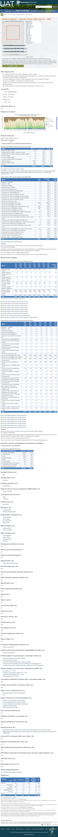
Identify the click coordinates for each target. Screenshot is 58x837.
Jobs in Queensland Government (37, 829)
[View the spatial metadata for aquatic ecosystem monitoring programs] (30, 698)
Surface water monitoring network (10, 707)
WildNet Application (23, 807)
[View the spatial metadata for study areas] (9, 594)
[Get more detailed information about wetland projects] (13, 727)
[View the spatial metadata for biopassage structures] (18, 764)
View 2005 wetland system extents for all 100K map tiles (15, 311)
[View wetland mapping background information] (12, 135)
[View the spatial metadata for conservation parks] (16, 605)
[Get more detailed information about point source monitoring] (18, 710)
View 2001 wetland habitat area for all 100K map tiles (14, 427)
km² (11, 141)
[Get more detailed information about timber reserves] (12, 622)
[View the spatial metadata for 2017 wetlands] (1, 305)
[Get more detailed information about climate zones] (11, 502)
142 (15, 783)
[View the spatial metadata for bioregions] (10, 507)
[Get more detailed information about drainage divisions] (14, 472)
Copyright (3, 829)
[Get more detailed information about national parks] (11, 583)
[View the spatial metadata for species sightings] (8, 775)
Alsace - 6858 (28, 34)
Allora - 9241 (28, 32)
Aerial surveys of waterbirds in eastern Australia (14, 700)
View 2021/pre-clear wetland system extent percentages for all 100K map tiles (20, 317)
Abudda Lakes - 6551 (29, 26)
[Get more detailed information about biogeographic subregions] (19, 515)
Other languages (48, 829)
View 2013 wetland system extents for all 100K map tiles (15, 307)
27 (22, 793)
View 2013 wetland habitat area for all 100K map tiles (14, 421)
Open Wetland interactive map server (14, 45)
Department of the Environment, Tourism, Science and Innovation (31, 11)
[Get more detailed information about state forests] (10, 611)
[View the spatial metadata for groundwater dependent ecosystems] (26, 54)
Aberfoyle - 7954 (28, 24)
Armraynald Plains (7, 517)
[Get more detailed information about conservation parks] (15, 605)
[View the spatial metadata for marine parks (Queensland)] (21, 589)
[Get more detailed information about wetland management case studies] (25, 722)
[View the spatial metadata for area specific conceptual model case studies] (33, 736)
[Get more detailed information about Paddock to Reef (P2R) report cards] (25, 741)
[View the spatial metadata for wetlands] (26, 51)
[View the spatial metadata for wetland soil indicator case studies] (27, 716)
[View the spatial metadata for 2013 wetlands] (1, 307)
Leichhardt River (6, 485)
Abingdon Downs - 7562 (30, 25)
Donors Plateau (6, 519)
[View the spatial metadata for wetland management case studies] (26, 722)
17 (28, 786)
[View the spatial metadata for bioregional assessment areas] (23, 544)
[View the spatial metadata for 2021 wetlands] (1, 301)
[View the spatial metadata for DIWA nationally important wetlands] (27, 577)
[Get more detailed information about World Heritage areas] (16, 566)
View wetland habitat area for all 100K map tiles (11, 241)
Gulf (4, 474)
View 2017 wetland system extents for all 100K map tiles (15, 305)
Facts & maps (12, 14)
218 (15, 793)
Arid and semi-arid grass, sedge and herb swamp (14, 658)
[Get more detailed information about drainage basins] (12, 477)
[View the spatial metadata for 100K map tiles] (26, 48)
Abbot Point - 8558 (29, 23)
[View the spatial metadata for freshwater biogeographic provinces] (28, 644)
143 (38, 783)
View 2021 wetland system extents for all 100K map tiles (15, 301)
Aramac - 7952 (28, 39)
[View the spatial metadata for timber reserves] (14, 622)
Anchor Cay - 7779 (29, 37)
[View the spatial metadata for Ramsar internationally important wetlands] (32, 572)
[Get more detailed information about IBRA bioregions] (12, 526)
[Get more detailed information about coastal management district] (21, 633)
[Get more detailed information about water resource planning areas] (22, 690)
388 (38, 795)
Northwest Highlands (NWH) (9, 511)
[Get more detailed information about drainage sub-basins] (15, 483)
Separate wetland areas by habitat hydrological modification (16, 143)
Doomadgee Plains (7, 520)
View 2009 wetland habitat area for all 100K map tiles (14, 423)
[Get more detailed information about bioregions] (9, 507)
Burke (4, 496)
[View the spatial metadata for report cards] (10, 600)
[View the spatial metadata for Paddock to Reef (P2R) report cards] (27, 741)
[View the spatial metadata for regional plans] (13, 561)
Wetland (30, 807)
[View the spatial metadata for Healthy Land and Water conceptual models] (32, 685)
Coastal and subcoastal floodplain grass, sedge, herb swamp (17, 661)
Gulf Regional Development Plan (10, 563)
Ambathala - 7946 (29, 35)
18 (28, 783)
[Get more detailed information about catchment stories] (14, 106)
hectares (12, 140)
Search (55, 6)
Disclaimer (8, 829)
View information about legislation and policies (11, 772)
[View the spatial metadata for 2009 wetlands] (1, 309)
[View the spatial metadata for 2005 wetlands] (1, 311)
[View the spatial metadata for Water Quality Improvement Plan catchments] (33, 747)
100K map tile (11, 94)
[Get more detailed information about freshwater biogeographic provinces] (26, 644)
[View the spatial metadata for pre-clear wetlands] (1, 315)
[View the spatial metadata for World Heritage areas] (17, 566)
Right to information (20, 829)
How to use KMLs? (29, 56)
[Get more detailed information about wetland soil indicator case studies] (25, 716)
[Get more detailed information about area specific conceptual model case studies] (32, 736)
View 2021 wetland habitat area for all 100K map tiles (14, 415)
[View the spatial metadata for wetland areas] (13, 135)
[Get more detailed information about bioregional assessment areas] (22, 544)
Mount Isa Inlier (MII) (7, 529)
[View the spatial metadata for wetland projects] (14, 727)
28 (22, 795)
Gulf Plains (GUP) (7, 509)
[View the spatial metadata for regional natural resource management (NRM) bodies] (39, 489)
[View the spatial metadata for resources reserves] (16, 616)
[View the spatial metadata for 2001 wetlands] (1, 313)
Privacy (13, 829)
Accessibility (27, 829)
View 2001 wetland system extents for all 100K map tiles (15, 313)
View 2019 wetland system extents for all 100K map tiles (15, 303)
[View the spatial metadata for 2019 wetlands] (1, 303)
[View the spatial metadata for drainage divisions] (15, 472)
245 (38, 793)
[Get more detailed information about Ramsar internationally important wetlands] (30, 572)
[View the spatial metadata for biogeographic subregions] (21, 515)
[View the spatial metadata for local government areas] (19, 494)
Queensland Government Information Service (40, 58)
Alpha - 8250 (28, 33)
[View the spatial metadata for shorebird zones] (14, 758)
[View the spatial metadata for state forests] (11, 611)
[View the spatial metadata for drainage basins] (14, 477)
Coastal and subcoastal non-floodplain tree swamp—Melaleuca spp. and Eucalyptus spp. (23, 665)
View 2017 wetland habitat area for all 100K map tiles (14, 419)
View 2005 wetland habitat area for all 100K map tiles (14, 425)
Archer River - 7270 (29, 42)
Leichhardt (5, 480)
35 (28, 795)
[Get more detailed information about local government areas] (18, 494)
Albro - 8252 (28, 30)
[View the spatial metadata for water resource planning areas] (23, 690)
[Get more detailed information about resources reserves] (15, 616)
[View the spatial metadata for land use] (43, 443)
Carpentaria (5, 498)
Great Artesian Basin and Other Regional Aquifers (14, 692)
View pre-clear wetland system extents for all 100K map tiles (16, 315)
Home (5, 14)
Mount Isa (5, 540)
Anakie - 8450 (28, 36)
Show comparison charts (29, 132)
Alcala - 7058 (28, 31)
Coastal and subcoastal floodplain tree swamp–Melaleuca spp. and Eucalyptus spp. (22, 663)
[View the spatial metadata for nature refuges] (13, 639)
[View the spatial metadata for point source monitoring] (19, 710)
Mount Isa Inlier (6, 522)
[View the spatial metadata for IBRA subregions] (14, 533)
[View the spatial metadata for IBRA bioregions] (14, 526)
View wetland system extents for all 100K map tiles (12, 168)
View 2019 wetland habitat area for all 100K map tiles (14, 417)
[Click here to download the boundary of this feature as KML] (3, 504)
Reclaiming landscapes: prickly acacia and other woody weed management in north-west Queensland (27, 729)
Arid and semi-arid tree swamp (10, 660)
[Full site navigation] (2, 14)
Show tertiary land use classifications (11, 445)
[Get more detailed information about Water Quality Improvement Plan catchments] (32, 747)
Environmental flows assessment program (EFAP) (14, 702)
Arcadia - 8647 (28, 40)
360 (15, 795)
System (3, 148)
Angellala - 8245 (28, 38)
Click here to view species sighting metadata (8, 797)
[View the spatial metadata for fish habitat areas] (15, 628)
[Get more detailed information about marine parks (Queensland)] (20, 589)
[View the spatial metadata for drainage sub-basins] (17, 483)
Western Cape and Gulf (8, 647)
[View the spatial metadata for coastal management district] (22, 633)
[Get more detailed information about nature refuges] (11, 639)
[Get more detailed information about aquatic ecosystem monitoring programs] (29, 698)
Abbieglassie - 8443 (29, 22)
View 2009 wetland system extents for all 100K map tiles (15, 309)
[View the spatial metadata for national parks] (13, 583)
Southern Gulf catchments (9, 652)
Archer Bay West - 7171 (30, 41)
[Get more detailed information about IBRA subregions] (13, 533)
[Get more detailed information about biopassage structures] (17, 764)
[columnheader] (10, 451)
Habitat (3, 179)
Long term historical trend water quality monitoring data (15, 703)
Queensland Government (29, 834)
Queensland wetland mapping (9, 705)
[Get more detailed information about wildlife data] (6, 775)
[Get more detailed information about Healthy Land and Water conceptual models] (31, 685)
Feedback (55, 829)
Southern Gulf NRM (7, 491)
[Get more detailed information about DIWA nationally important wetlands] (26, 577)
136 (15, 786)
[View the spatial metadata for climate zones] (12, 502)
